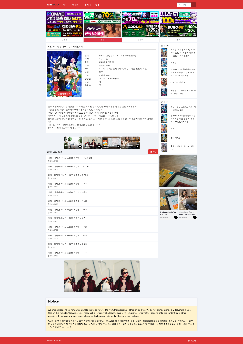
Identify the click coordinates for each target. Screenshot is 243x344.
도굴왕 (173, 62)
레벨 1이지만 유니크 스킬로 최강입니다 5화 (67, 218)
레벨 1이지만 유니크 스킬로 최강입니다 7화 (67, 200)
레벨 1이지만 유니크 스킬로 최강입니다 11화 (68, 166)
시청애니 (87, 4)
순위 (178, 40)
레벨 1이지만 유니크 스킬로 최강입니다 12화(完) (70, 157)
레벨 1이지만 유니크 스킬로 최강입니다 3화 (67, 235)
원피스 (173, 128)
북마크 (75, 4)
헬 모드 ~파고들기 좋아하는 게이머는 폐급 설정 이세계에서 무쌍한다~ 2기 (182, 72)
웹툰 (97, 4)
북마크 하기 (64, 94)
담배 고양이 (175, 138)
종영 (102, 40)
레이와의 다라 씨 (178, 82)
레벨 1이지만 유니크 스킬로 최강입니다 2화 (67, 244)
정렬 (154, 151)
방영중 (64, 40)
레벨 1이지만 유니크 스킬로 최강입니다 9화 (67, 183)
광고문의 (192, 340)
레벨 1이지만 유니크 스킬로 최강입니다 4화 (67, 226)
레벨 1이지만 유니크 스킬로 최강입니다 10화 (68, 175)
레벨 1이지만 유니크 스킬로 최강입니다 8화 (67, 192)
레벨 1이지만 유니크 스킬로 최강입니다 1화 (67, 252)
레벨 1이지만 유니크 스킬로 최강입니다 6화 (67, 209)
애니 (65, 4)
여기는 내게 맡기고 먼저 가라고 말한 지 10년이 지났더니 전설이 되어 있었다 (182, 52)
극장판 (140, 40)
